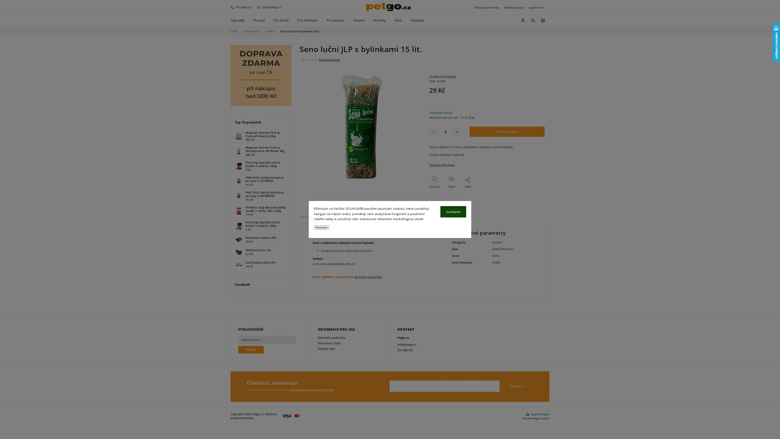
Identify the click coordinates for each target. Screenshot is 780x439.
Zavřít (532, 192)
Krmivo (497, 242)
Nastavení (321, 227)
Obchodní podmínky (486, 7)
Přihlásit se (517, 386)
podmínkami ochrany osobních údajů (311, 390)
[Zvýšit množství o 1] (457, 131)
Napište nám (536, 7)
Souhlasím (453, 212)
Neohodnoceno (329, 60)
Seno (496, 256)
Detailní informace (442, 165)
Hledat (251, 349)
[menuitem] (240, 20)
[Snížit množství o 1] (433, 131)
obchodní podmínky (367, 277)
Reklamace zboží (514, 7)
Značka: (442, 76)
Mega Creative (541, 418)
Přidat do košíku (507, 131)
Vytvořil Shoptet (540, 414)
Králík (496, 262)
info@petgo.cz (407, 345)
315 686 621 (405, 350)
